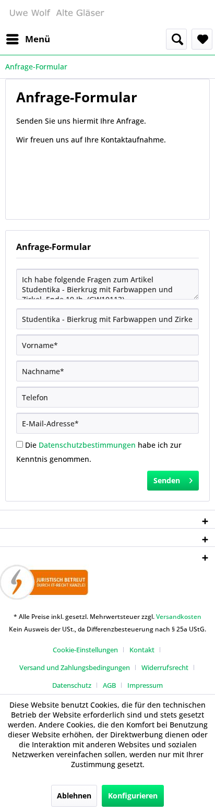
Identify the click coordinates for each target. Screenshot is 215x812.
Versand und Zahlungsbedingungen (74, 667)
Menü (37, 39)
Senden (166, 480)
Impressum (145, 685)
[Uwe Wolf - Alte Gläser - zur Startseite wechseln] (56, 14)
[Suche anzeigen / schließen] (176, 39)
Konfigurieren (133, 796)
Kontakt (141, 649)
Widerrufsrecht (164, 667)
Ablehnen (74, 796)
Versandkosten (178, 616)
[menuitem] (27, 39)
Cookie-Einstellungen (85, 649)
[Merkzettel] (202, 39)
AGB (109, 685)
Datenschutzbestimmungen (87, 445)
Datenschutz (71, 685)
